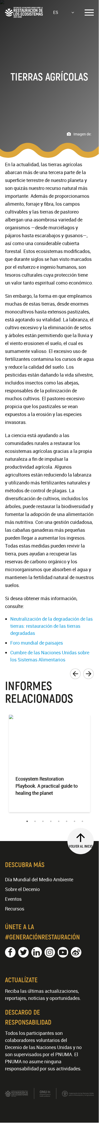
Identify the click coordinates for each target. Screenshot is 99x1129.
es (55, 12)
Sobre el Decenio (22, 889)
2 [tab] (35, 821)
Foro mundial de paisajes (36, 643)
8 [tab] (82, 821)
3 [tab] (43, 821)
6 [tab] (66, 821)
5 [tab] (58, 821)
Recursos (14, 908)
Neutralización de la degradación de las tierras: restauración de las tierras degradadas (51, 626)
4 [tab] (50, 821)
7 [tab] (74, 821)
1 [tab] (27, 821)
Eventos (13, 899)
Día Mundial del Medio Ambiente (39, 879)
